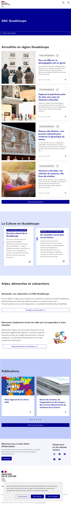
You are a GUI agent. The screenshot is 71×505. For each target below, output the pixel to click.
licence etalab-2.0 (39, 502)
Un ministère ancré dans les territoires (52, 236)
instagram (54, 459)
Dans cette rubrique (9, 33)
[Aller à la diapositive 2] (32, 419)
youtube (59, 459)
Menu (68, 2)
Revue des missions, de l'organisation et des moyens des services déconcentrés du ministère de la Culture (53, 403)
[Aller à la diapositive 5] (38, 419)
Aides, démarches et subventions (23, 346)
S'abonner (6, 458)
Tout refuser (37, 496)
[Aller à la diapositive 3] (34, 419)
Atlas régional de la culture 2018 (17, 401)
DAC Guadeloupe (13, 21)
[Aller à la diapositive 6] (40, 419)
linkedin (59, 454)
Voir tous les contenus (35, 202)
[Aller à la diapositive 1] (30, 419)
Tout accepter (53, 496)
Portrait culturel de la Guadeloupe (16, 234)
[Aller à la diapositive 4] (36, 419)
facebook (65, 454)
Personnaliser (22, 496)
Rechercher (63, 2)
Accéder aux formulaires (34, 310)
